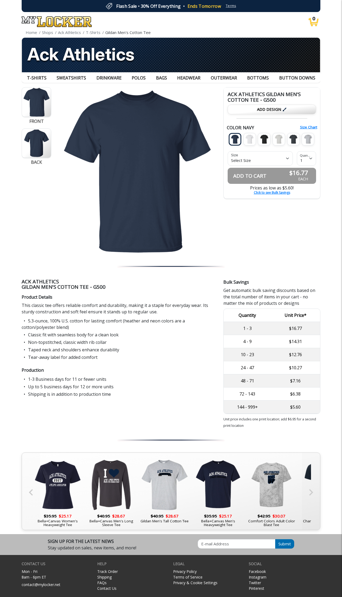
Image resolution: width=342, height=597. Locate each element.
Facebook (257, 571)
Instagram (257, 577)
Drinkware (109, 78)
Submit (284, 543)
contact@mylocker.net (41, 584)
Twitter (255, 582)
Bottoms (258, 78)
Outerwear (224, 78)
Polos (139, 78)
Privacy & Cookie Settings (195, 582)
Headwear (188, 78)
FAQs (102, 582)
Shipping (104, 577)
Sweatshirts (71, 78)
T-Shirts (36, 78)
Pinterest (256, 588)
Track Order (107, 571)
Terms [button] (231, 5)
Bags (161, 78)
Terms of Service (188, 577)
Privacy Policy (185, 571)
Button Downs (297, 78)
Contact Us (106, 588)
